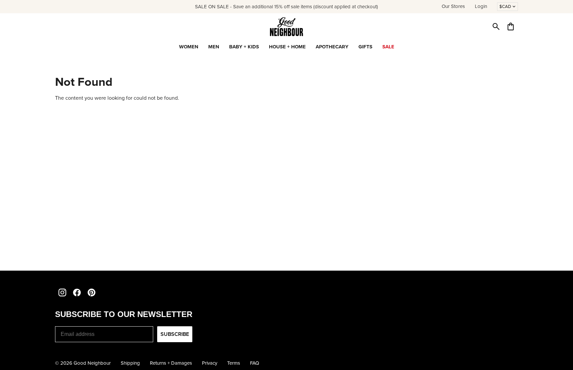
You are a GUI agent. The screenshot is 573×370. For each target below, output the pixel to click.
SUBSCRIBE (174, 334)
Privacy (209, 363)
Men (213, 46)
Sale (388, 46)
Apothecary (332, 46)
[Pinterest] (91, 292)
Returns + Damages (171, 363)
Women (188, 46)
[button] (496, 26)
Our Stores (453, 6)
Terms (233, 363)
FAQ (254, 363)
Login (481, 6)
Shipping (130, 363)
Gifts (365, 46)
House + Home (287, 46)
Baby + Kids (244, 46)
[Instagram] (62, 292)
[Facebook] (77, 292)
